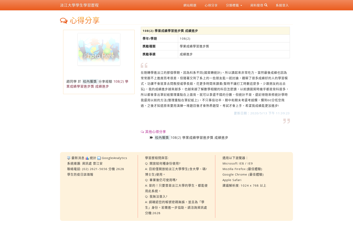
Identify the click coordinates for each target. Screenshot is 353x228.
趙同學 (71, 81)
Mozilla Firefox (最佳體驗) (242, 169)
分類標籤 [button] (233, 5)
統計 (93, 158)
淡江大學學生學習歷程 (79, 5)
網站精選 (190, 5)
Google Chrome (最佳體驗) (243, 174)
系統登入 (282, 5)
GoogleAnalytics (114, 158)
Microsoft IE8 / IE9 (237, 163)
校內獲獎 (90, 81)
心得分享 (211, 5)
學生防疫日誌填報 (80, 174)
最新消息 (78, 158)
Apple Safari (231, 180)
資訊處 (87, 163)
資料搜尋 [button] (257, 5)
